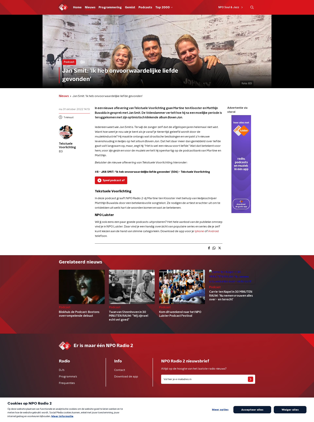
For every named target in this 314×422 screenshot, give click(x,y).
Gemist (130, 7)
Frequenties (67, 383)
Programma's (68, 376)
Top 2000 (162, 7)
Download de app (126, 376)
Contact (119, 370)
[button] (252, 7)
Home (77, 7)
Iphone (199, 231)
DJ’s (61, 370)
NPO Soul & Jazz (228, 7)
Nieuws (90, 7)
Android (213, 231)
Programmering (110, 7)
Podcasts (145, 7)
